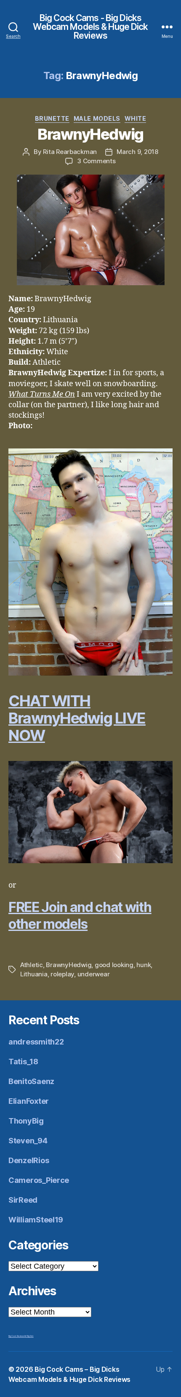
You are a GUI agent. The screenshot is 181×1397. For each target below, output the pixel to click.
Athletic (31, 965)
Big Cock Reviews (16, 1336)
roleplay (62, 974)
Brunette (52, 118)
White (135, 118)
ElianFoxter (28, 1101)
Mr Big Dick (29, 1336)
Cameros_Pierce (38, 1180)
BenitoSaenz (31, 1081)
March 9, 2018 (137, 152)
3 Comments (96, 161)
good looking (114, 965)
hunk (143, 965)
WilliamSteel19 (35, 1219)
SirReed (22, 1200)
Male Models (97, 118)
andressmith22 (36, 1041)
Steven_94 (28, 1140)
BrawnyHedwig (90, 134)
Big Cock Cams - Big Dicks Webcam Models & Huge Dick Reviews (90, 26)
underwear (93, 974)
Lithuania (34, 974)
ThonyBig (26, 1120)
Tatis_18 (23, 1061)
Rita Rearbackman (70, 152)
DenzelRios (28, 1160)
